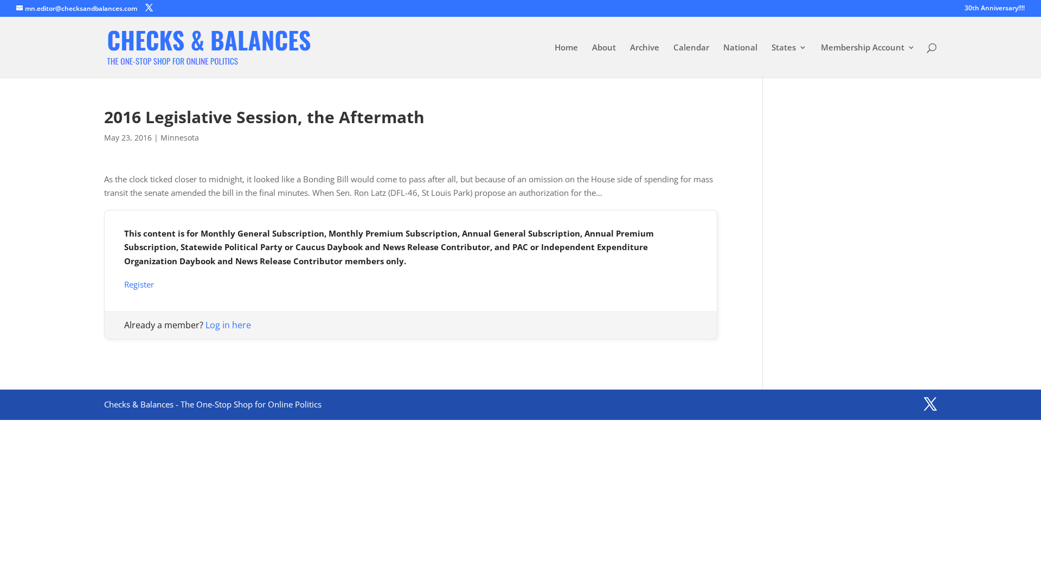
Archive (644, 48)
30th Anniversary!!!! (995, 8)
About (604, 48)
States (784, 48)
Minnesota (179, 137)
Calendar (691, 48)
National (740, 48)
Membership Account (862, 48)
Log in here (228, 325)
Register (139, 284)
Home (566, 48)
